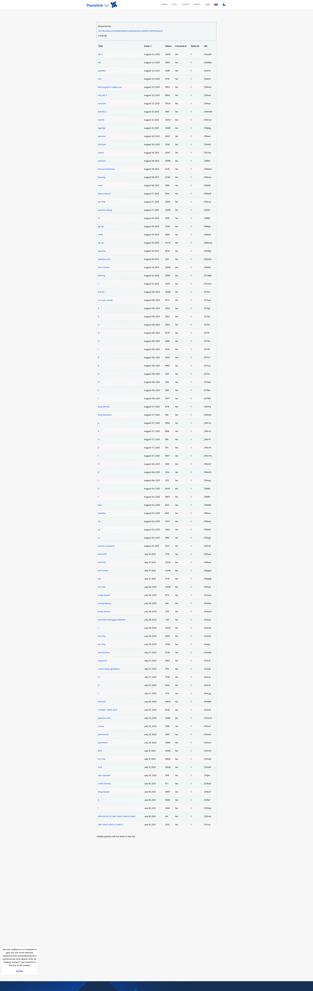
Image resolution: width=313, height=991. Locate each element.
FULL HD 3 (102, 95)
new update (104, 775)
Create (164, 4)
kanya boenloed (106, 169)
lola (100, 505)
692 (100, 750)
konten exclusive (106, 545)
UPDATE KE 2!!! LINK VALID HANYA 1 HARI (116, 816)
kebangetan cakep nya (110, 87)
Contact (185, 4)
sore (100, 185)
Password (180, 46)
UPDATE (102, 701)
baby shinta (104, 611)
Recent (197, 4)
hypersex (102, 660)
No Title (102, 201)
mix (99, 78)
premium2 (103, 734)
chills (100, 234)
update (102, 70)
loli (99, 578)
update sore (104, 259)
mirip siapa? (104, 595)
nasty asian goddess (109, 668)
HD (99, 62)
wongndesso (104, 603)
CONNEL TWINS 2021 (107, 709)
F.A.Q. (174, 4)
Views (168, 46)
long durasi (103, 406)
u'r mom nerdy (105, 300)
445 (100, 767)
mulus (101, 726)
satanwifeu (104, 652)
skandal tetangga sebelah (112, 619)
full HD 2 (102, 111)
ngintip (101, 128)
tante (101, 152)
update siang (105, 210)
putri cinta (103, 570)
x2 (99, 529)
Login (207, 4)
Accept (19, 970)
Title (100, 46)
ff (99, 218)
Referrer (195, 46)
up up (101, 226)
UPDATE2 (102, 554)
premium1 (103, 742)
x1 (99, 537)
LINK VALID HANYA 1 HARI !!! (110, 824)
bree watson (104, 193)
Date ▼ (148, 46)
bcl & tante (103, 267)
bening (101, 177)
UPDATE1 (102, 562)
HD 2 (100, 54)
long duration (105, 414)
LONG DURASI (104, 783)
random (102, 103)
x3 (99, 521)
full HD (101, 119)
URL (206, 46)
